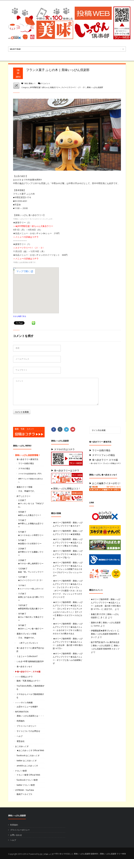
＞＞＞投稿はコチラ (24, 676)
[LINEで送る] (33, 323)
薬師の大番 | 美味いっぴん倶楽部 (105, 622)
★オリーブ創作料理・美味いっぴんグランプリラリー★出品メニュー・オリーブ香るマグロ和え (68, 542)
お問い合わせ (16, 835)
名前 (17, 348)
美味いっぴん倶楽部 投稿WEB (86, 853)
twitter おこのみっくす (27, 760)
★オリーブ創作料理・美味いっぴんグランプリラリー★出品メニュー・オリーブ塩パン (68, 554)
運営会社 (21, 741)
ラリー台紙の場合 (26, 463)
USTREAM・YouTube (24, 790)
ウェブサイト (21, 370)
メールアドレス (22, 359)
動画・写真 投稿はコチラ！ (29, 680)
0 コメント (46, 83)
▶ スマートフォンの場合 (102, 455)
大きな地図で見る (19, 316)
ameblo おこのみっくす (27, 765)
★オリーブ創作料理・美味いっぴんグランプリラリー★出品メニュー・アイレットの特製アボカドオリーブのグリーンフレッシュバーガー (68, 569)
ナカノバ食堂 (21, 770)
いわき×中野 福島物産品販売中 (30, 661)
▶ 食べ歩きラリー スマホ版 (103, 459)
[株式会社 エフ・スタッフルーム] (106, 560)
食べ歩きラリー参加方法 (27, 459)
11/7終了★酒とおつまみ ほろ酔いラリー (31, 597)
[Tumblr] (60, 429)
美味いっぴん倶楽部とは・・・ (30, 715)
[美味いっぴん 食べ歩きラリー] (106, 489)
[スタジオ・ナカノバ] (106, 531)
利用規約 (21, 720)
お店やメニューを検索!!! (27, 706)
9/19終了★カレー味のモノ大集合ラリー (30, 617)
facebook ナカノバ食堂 (27, 780)
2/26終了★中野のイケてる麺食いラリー (30, 552)
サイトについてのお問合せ (28, 731)
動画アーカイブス (24, 794)
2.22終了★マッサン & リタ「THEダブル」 (31, 503)
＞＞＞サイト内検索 (24, 702)
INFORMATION (21, 711)
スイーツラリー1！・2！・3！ (73, 87)
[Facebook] (54, 429)
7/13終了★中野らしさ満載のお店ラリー (30, 523)
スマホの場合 (24, 468)
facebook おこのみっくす (28, 755)
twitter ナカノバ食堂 (26, 785)
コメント (19, 381)
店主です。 (109, 609)
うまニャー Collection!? (27, 656)
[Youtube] (73, 429)
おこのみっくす (22, 746)
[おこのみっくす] (106, 516)
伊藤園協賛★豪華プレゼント (103, 630)
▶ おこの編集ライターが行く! (104, 483)
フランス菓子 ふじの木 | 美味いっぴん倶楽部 (57, 70)
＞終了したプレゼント (27, 642)
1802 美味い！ (30, 83)
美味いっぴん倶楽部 (95, 87)
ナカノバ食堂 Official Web (28, 774)
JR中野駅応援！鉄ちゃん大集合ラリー (45, 87)
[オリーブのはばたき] (106, 545)
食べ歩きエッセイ (24, 666)
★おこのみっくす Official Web (30, 750)
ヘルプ (20, 736)
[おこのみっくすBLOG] (106, 574)
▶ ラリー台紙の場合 (99, 450)
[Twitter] (66, 429)
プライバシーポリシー (26, 726)
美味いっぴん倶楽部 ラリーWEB (113, 853)
